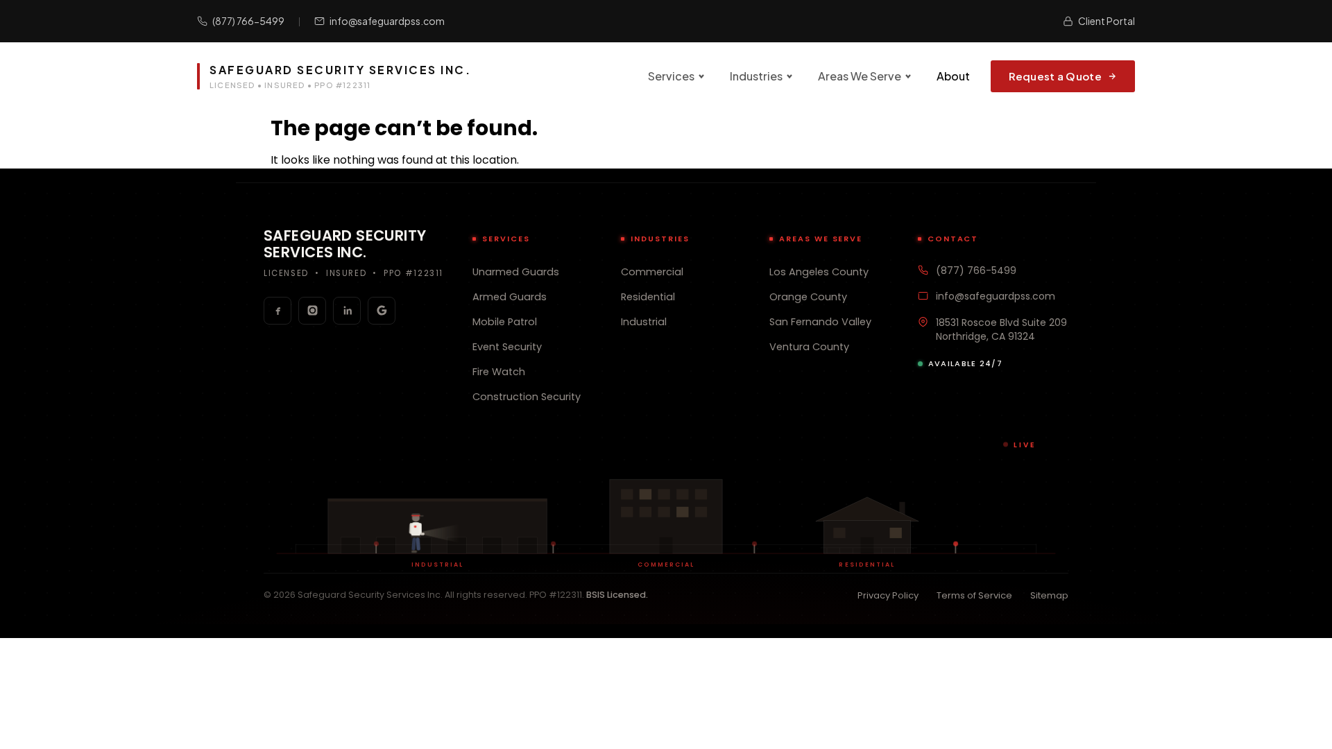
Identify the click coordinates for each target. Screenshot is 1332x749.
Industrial (644, 322)
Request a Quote (1055, 76)
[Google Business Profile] (381, 311)
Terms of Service (974, 595)
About (953, 76)
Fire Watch (498, 372)
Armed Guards (509, 297)
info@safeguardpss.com (387, 21)
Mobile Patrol (504, 322)
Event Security (507, 347)
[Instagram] (312, 311)
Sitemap (1049, 595)
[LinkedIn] (347, 311)
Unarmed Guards (515, 272)
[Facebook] (277, 311)
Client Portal (1106, 21)
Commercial (652, 272)
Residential (648, 297)
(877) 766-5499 (248, 21)
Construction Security (526, 397)
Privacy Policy (888, 595)
